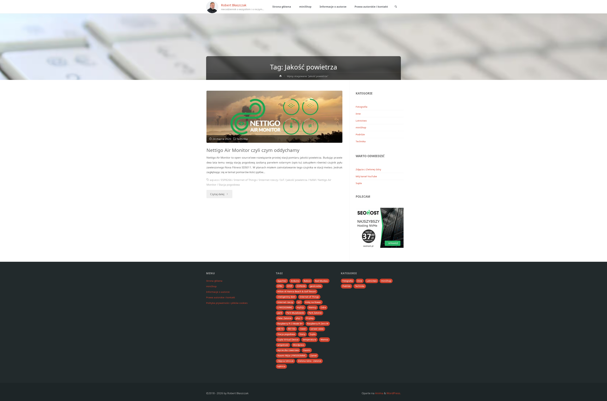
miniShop (361, 127)
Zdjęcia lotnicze (285, 360)
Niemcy (312, 307)
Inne (358, 113)
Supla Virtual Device (287, 339)
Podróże (360, 134)
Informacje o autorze (218, 291)
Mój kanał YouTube (366, 176)
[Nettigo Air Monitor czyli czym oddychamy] (274, 117)
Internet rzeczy (268, 180)
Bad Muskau (321, 280)
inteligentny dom (286, 296)
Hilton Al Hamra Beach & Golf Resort (296, 291)
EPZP (289, 286)
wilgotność (283, 344)
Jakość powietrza (296, 180)
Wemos (324, 339)
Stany (302, 334)
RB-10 (280, 328)
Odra (323, 307)
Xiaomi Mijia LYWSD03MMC (291, 355)
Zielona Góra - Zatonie (309, 360)
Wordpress (298, 344)
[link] (396, 7)
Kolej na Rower (313, 302)
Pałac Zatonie (284, 318)
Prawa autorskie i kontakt (220, 297)
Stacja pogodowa (229, 184)
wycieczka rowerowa (288, 350)
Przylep (310, 318)
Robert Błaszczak (233, 5)
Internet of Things (245, 180)
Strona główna (214, 280)
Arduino (295, 280)
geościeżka (315, 286)
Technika (242, 139)
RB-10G (291, 328)
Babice (307, 280)
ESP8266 (226, 180)
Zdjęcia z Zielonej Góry (368, 169)
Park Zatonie (315, 312)
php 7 (299, 318)
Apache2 (281, 280)
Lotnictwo (361, 120)
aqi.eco (214, 180)
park (279, 312)
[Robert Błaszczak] (212, 7)
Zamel (313, 355)
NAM (313, 180)
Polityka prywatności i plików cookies (227, 302)
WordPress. (393, 393)
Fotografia (361, 106)
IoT (282, 180)
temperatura (309, 339)
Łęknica (281, 366)
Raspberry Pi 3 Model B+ (290, 323)
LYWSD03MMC (284, 307)
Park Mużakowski (295, 312)
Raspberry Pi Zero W (317, 323)
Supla (359, 183)
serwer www (317, 328)
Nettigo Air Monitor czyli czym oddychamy (252, 150)
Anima (378, 393)
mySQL (300, 307)
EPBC (280, 286)
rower (303, 328)
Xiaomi (306, 350)
